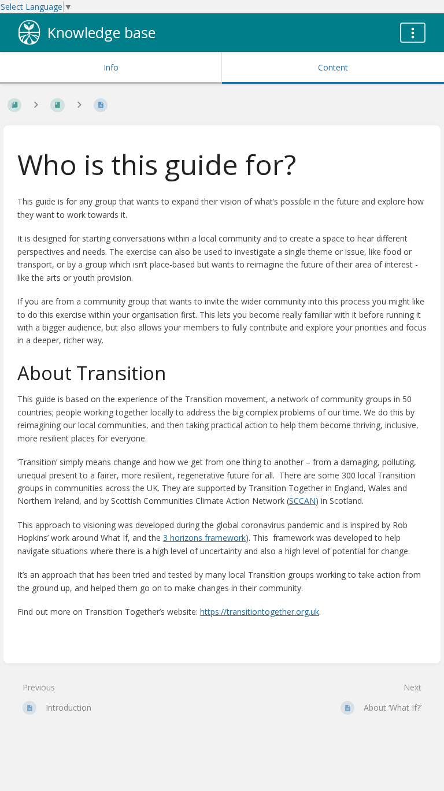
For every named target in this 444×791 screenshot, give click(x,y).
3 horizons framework (204, 537)
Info (111, 67)
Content (333, 67)
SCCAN (302, 500)
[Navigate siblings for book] (35, 105)
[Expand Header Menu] (413, 33)
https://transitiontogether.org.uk (259, 611)
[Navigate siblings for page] (79, 105)
